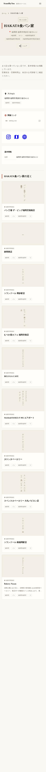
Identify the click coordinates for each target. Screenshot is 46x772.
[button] (23, 120)
